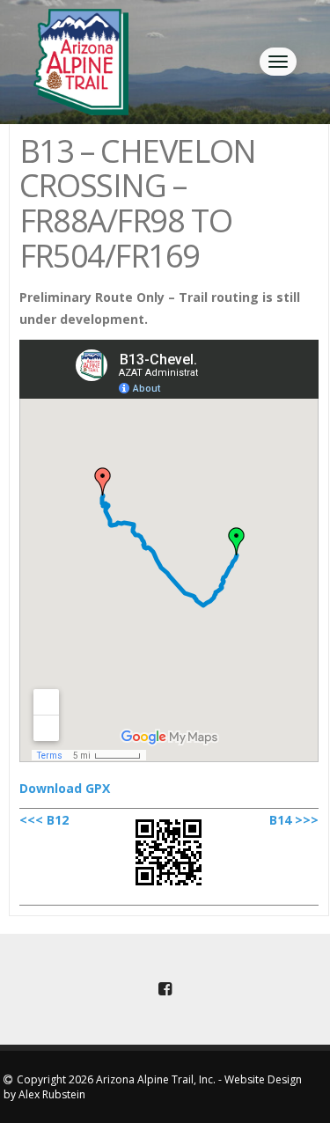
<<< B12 (44, 819)
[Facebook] (165, 989)
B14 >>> (294, 819)
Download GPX (64, 788)
